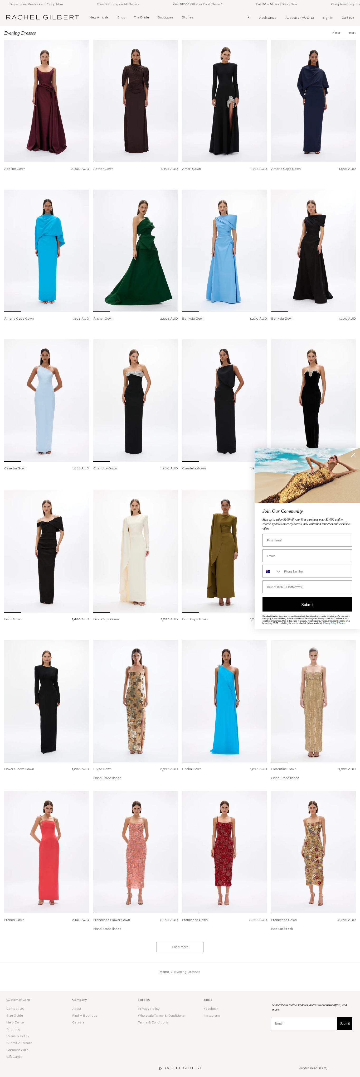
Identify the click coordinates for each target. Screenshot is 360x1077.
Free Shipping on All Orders (95, 4)
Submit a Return (19, 1043)
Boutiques (165, 17)
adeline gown (14, 169)
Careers (78, 1022)
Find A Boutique (84, 1015)
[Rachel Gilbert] (42, 17)
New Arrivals (99, 17)
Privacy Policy (149, 1009)
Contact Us (15, 1009)
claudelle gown (194, 468)
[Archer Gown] (135, 251)
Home (164, 972)
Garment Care (17, 1050)
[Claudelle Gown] (224, 400)
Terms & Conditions (153, 1022)
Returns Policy (17, 1036)
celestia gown (15, 468)
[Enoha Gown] (224, 701)
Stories (187, 17)
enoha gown (191, 769)
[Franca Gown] (46, 852)
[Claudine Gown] (313, 400)
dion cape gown (106, 619)
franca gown (14, 920)
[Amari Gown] (224, 101)
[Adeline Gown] (46, 101)
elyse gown (102, 769)
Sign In (327, 18)
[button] (352, 32)
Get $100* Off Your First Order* (175, 4)
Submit (345, 1023)
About (76, 1009)
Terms (341, 623)
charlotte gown (105, 468)
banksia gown (193, 318)
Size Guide (14, 1015)
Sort (352, 33)
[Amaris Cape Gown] (313, 101)
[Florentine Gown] (313, 701)
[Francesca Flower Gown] (135, 852)
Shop (121, 17)
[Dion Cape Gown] (135, 551)
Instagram (212, 1015)
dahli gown (13, 619)
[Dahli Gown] (46, 551)
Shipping (13, 1029)
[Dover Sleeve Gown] (46, 701)
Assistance (267, 18)
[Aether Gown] (135, 101)
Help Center (15, 1022)
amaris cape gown (286, 169)
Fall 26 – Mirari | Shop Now (254, 4)
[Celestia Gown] (46, 400)
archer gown (103, 318)
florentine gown (283, 769)
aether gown (103, 169)
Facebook (211, 1009)
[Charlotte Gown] (135, 400)
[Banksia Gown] (224, 251)
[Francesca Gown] (224, 852)
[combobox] (272, 571)
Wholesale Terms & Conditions (161, 1015)
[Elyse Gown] (135, 701)
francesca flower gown (111, 920)
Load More (180, 947)
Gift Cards (14, 1057)
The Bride (141, 17)
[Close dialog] (353, 454)
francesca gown (195, 920)
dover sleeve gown (19, 769)
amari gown (191, 169)
